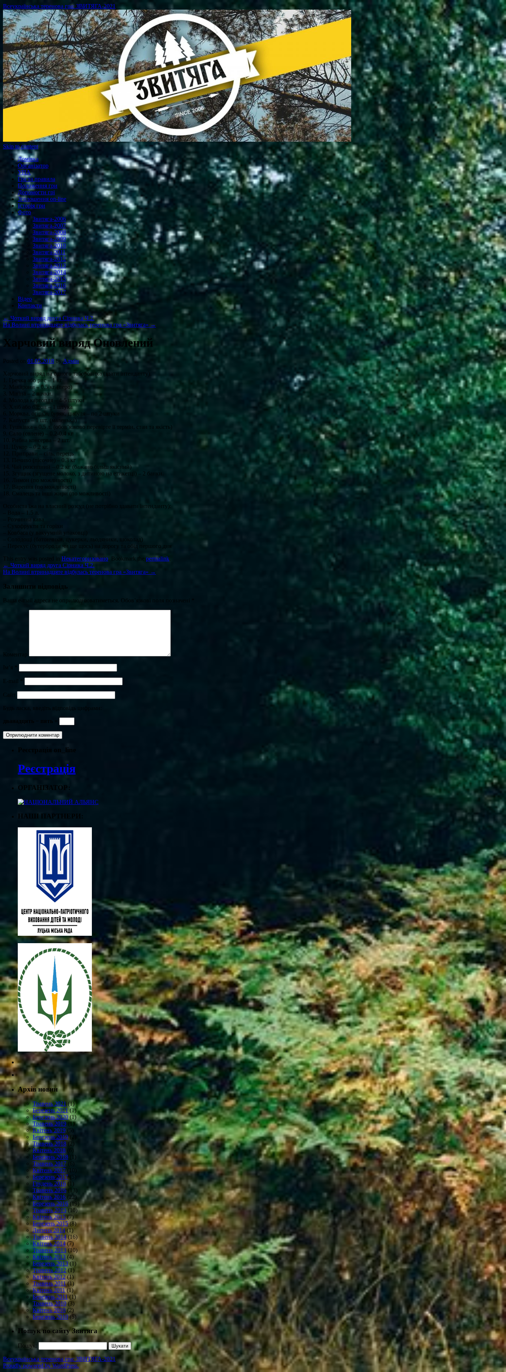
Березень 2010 (50, 1317)
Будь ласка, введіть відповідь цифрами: (52, 708)
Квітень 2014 (49, 1243)
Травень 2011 (49, 1283)
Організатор (33, 165)
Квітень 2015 (49, 1217)
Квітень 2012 (49, 1277)
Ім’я (10, 667)
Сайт (9, 695)
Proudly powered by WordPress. (41, 1365)
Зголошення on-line (42, 199)
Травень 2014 (49, 1237)
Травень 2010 (49, 1303)
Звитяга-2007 (49, 225)
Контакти (30, 305)
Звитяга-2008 (49, 232)
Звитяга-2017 (49, 292)
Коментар (15, 654)
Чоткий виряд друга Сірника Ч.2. (48, 318)
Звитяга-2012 (49, 259)
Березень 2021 (50, 1110)
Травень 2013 (49, 1250)
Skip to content (20, 146)
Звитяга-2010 (49, 245)
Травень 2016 (49, 1190)
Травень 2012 (49, 1270)
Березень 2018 (50, 1157)
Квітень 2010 (49, 1310)
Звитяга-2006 (49, 219)
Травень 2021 (49, 1103)
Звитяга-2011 (49, 252)
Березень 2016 (50, 1203)
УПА (24, 172)
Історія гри (31, 205)
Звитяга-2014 (49, 272)
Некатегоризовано (84, 558)
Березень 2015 (50, 1223)
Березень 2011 (50, 1297)
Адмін (71, 361)
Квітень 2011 (49, 1290)
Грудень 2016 (49, 1183)
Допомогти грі (36, 192)
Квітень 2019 (49, 1130)
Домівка (28, 159)
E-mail (13, 681)
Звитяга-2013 (49, 265)
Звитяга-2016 (49, 285)
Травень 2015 (49, 1210)
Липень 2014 (49, 1230)
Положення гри (37, 185)
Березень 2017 (50, 1177)
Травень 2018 (49, 1143)
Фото (24, 212)
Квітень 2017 (49, 1170)
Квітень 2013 (49, 1257)
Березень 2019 (50, 1137)
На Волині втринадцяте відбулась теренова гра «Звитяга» (79, 325)
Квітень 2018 (49, 1150)
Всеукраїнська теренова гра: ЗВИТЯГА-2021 (59, 6)
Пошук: (27, 1345)
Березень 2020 (50, 1117)
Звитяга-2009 (49, 239)
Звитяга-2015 (49, 279)
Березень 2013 (50, 1263)
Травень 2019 (49, 1123)
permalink (157, 558)
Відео (25, 299)
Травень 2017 (49, 1163)
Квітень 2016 (49, 1197)
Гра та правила (36, 179)
